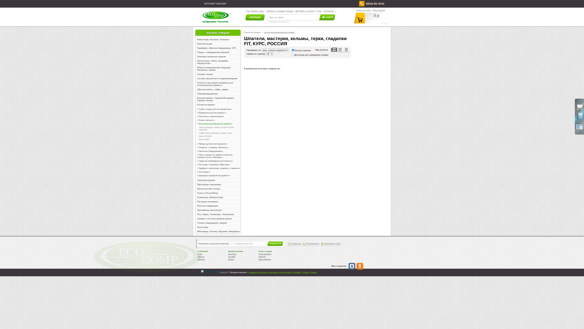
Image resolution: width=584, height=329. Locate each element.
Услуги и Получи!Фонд (207, 193)
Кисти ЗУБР (204, 139)
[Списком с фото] (340, 50)
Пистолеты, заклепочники (210, 116)
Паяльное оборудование (210, 151)
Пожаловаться (312, 244)
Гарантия (262, 257)
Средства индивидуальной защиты (215, 161)
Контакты (329, 11)
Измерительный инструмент (212, 113)
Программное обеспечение (209, 210)
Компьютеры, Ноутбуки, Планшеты (213, 39)
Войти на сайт (363, 10)
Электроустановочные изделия (211, 56)
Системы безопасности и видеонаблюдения (217, 78)
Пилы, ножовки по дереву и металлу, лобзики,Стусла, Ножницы (215, 156)
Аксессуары (202, 227)
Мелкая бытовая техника (208, 189)
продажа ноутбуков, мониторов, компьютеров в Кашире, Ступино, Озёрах (283, 272)
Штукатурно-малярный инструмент (215, 124)
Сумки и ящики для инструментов (214, 109)
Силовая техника (205, 74)
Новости (201, 257)
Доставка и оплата (304, 11)
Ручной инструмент (206, 105)
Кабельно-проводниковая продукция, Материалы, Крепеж (214, 68)
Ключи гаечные (206, 120)
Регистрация (378, 10)
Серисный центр (265, 254)
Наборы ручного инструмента (212, 144)
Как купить (232, 254)
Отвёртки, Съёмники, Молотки (213, 147)
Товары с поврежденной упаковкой (213, 52)
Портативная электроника (209, 184)
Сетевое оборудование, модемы (212, 223)
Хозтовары (204, 172)
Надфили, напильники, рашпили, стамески (218, 168)
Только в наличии (302, 50)
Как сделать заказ (255, 11)
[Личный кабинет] (580, 129)
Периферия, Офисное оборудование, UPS (216, 48)
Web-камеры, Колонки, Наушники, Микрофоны (218, 231)
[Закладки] (580, 119)
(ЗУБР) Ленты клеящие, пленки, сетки (215, 133)
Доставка (231, 257)
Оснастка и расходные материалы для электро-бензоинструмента (215, 84)
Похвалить (296, 244)
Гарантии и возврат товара (279, 11)
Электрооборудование (207, 94)
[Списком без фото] (346, 50)
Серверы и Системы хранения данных (214, 219)
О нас (319, 11)
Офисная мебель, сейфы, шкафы (212, 89)
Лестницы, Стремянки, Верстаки (213, 164)
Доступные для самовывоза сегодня (311, 55)
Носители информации (207, 206)
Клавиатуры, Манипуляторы (210, 197)
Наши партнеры (265, 259)
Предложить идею (332, 244)
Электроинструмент (206, 180)
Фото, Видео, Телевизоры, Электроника (215, 214)
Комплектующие (204, 44)
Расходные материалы (207, 201)
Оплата (231, 259)
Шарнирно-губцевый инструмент (213, 175)
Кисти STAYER (205, 136)
